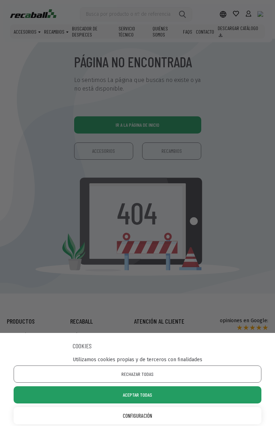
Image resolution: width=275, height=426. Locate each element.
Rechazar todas (137, 374)
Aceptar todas (137, 395)
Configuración (137, 415)
